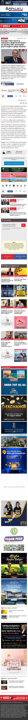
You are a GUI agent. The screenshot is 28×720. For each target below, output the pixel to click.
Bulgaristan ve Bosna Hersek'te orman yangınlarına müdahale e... (17, 687)
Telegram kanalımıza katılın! (15, 163)
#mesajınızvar (8, 153)
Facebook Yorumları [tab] (20, 256)
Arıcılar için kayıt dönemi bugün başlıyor (16, 611)
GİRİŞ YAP (23, 225)
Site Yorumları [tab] (7, 256)
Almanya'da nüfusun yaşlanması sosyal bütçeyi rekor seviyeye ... (16, 681)
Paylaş (10, 96)
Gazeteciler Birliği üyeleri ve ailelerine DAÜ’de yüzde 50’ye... (18, 616)
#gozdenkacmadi (18, 153)
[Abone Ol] (22, 100)
